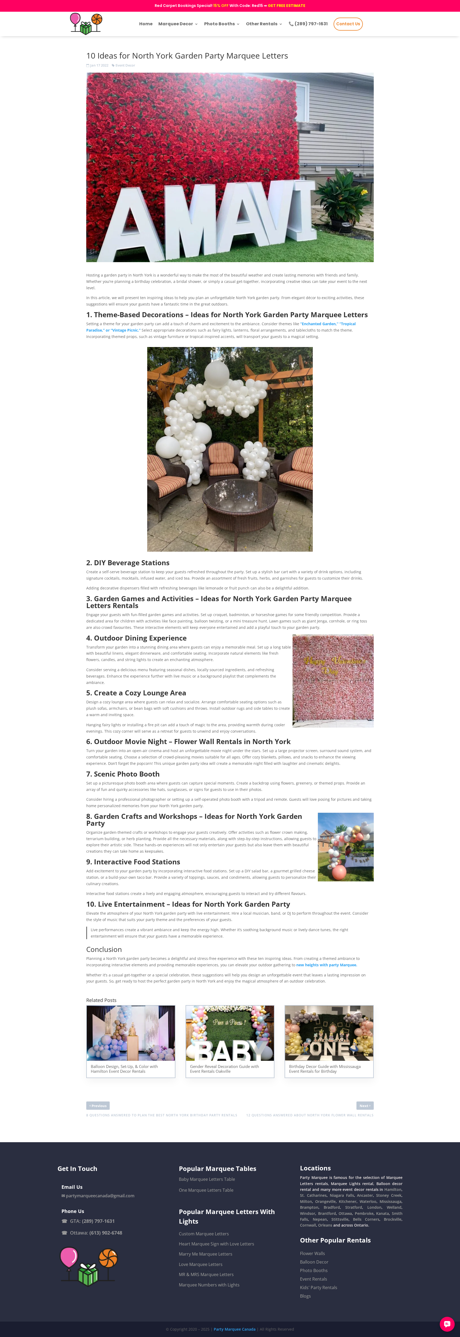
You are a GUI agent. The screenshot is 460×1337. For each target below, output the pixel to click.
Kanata (382, 1213)
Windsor (307, 1213)
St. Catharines (313, 1195)
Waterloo (368, 1201)
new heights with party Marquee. (326, 964)
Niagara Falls (342, 1195)
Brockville (392, 1219)
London (374, 1207)
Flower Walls (312, 1253)
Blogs (305, 1296)
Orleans (325, 1225)
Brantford (327, 1213)
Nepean (320, 1219)
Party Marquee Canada (235, 1329)
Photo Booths (314, 1270)
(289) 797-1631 (98, 1221)
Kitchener (347, 1201)
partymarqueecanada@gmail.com (100, 1196)
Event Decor (125, 65)
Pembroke (364, 1213)
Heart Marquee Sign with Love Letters (216, 1244)
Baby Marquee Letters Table (207, 1179)
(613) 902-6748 (105, 1232)
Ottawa (345, 1213)
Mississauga (390, 1201)
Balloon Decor (314, 1262)
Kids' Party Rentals (318, 1287)
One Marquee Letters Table (206, 1190)
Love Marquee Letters (201, 1264)
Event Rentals (313, 1279)
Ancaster (365, 1195)
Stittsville (339, 1219)
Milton (306, 1201)
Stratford (353, 1207)
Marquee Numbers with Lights (209, 1285)
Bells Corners (366, 1219)
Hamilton (392, 1189)
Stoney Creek (388, 1195)
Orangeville (325, 1201)
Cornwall (308, 1225)
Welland (394, 1207)
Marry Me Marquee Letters (205, 1254)
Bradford (332, 1207)
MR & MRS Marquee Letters (206, 1274)
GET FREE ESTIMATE (286, 5)
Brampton (309, 1207)
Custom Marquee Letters (204, 1234)
